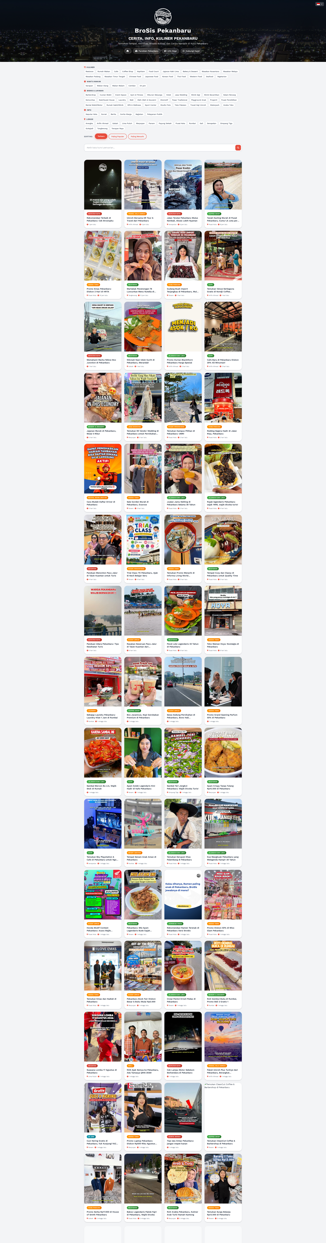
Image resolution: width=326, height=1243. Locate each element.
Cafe (116, 71)
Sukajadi (89, 128)
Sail (201, 123)
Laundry (122, 100)
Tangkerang (102, 128)
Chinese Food (135, 76)
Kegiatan (139, 114)
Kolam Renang (229, 95)
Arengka (89, 123)
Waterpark (214, 105)
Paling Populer (117, 136)
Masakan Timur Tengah (115, 76)
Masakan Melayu (230, 71)
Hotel (168, 95)
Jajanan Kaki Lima (171, 71)
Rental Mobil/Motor (94, 105)
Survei (104, 114)
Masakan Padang (93, 76)
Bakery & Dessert (190, 71)
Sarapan (89, 86)
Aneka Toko (228, 105)
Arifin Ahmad (102, 123)
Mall (131, 100)
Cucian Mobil (105, 95)
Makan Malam (118, 86)
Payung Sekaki (165, 123)
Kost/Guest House (106, 100)
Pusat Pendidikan (229, 100)
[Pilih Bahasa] (319, 4)
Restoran (89, 71)
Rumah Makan (104, 71)
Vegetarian (222, 76)
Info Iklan (172, 51)
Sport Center (150, 105)
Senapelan (211, 123)
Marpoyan (140, 123)
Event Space (120, 95)
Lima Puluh (127, 123)
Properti (213, 100)
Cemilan (132, 86)
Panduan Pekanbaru (148, 51)
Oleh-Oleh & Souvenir (146, 100)
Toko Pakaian (180, 105)
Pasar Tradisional (179, 100)
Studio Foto (165, 105)
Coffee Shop (127, 71)
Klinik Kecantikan (211, 95)
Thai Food (181, 76)
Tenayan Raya (118, 128)
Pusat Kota (180, 123)
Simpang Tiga (226, 123)
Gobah (115, 123)
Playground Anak (198, 100)
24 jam (143, 86)
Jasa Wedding (181, 95)
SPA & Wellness (134, 105)
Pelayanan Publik (154, 114)
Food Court (154, 71)
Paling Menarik (137, 136)
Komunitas (90, 100)
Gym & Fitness (136, 95)
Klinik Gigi (195, 95)
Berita (113, 114)
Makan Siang (102, 86)
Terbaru (101, 136)
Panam (152, 123)
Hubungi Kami (192, 51)
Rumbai (192, 123)
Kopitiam (141, 71)
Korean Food (167, 76)
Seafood (209, 76)
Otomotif (164, 100)
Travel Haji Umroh (198, 105)
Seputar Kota (91, 114)
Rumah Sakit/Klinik (115, 105)
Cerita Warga (126, 114)
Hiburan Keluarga (154, 95)
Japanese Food (151, 76)
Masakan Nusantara (210, 71)
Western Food (196, 76)
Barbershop (91, 95)
